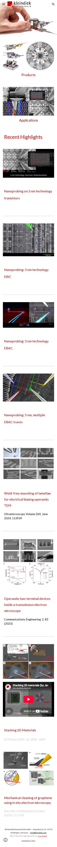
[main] (28, 75)
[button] (3, 4)
